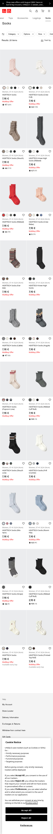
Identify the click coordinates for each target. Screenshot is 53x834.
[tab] (10, 18)
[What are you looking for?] (30, 11)
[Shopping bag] (43, 11)
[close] (3, 3)
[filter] (3, 34)
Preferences (26, 825)
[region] (26, 786)
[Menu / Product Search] (49, 11)
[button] (13, 67)
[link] (29, 3)
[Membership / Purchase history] (36, 11)
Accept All (26, 810)
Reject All (26, 818)
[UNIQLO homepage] (6, 11)
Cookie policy (31, 803)
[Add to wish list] (23, 88)
